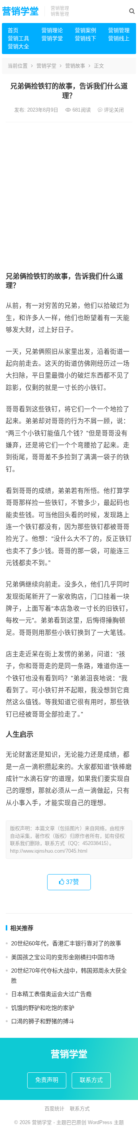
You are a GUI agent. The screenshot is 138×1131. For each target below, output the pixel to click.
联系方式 (91, 1080)
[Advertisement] (69, 195)
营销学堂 (20, 11)
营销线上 (119, 38)
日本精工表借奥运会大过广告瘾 (51, 994)
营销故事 (75, 66)
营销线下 (85, 38)
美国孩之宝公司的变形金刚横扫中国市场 (63, 957)
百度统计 (54, 1108)
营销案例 (85, 30)
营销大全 (18, 46)
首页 (13, 30)
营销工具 (18, 38)
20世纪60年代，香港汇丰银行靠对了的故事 (66, 943)
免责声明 (46, 1080)
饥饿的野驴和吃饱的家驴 (42, 1007)
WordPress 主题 (106, 1122)
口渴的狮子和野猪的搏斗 (42, 1021)
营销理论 (52, 30)
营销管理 (119, 30)
